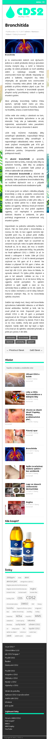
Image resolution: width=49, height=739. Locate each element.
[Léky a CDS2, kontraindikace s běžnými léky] (15, 403)
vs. (24, 628)
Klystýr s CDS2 (10, 682)
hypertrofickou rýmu (24, 608)
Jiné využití (9, 706)
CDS (20, 598)
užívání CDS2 (34, 624)
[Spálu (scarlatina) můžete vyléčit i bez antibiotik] (15, 477)
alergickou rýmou (27, 581)
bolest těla (33, 592)
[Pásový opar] (15, 441)
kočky (37, 612)
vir (7, 629)
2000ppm (11, 577)
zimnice (23, 632)
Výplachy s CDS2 (11, 685)
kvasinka (9, 616)
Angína (29, 502)
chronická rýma (12, 604)
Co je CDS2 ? (10, 646)
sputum (31, 342)
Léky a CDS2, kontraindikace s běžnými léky (34, 394)
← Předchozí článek (15, 350)
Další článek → (36, 350)
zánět (9, 635)
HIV (33, 604)
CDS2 (34, 337)
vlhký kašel (15, 629)
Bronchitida (23, 337)
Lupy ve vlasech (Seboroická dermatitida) (33, 486)
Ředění (8, 661)
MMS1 (7, 723)
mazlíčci (28, 616)
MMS (38, 616)
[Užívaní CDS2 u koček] (15, 385)
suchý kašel (20, 624)
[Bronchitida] (15, 459)
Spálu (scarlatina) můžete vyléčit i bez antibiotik (34, 468)
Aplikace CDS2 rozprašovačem (17, 694)
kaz (8, 612)
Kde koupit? (9, 721)
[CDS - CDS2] (24, 16)
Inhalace (8, 702)
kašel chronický (18, 612)
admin (27, 31)
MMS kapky (9, 726)
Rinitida (9, 624)
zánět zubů (19, 636)
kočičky (29, 612)
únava (28, 636)
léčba (19, 616)
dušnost (9, 342)
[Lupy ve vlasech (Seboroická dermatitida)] (15, 495)
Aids (19, 578)
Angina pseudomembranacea (17, 585)
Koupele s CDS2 (11, 674)
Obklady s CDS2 (11, 678)
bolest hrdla (11, 592)
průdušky (20, 342)
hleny (39, 604)
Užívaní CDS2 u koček (32, 375)
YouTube (8, 729)
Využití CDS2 (34, 628)
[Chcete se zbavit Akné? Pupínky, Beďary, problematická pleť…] (15, 421)
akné (27, 577)
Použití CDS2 (10, 658)
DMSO (24, 603)
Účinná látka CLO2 (12, 650)
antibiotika (10, 337)
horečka (10, 608)
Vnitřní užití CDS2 (11, 698)
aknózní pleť (12, 581)
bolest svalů (22, 592)
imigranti (38, 608)
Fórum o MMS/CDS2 (13, 718)
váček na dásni (11, 632)
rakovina (31, 620)
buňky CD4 (10, 598)
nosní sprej (20, 621)
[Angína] (15, 513)
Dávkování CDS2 (11, 665)
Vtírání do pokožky (12, 691)
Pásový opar (32, 430)
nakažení (10, 621)
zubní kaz (32, 632)
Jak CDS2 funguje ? (12, 654)
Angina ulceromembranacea (17, 589)
